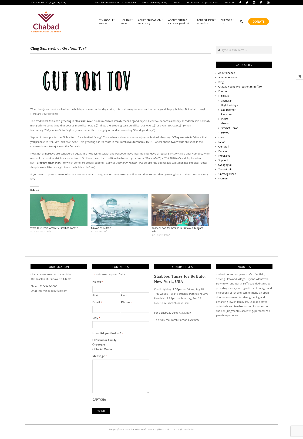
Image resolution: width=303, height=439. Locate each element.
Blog (221, 82)
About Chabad (226, 73)
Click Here (185, 312)
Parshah (223, 151)
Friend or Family (105, 340)
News (221, 142)
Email (97, 302)
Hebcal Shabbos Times (178, 302)
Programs (224, 155)
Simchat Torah (229, 128)
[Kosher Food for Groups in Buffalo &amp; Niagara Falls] (180, 210)
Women (223, 178)
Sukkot (225, 132)
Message (99, 356)
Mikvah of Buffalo (101, 228)
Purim (224, 118)
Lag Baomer (228, 109)
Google (100, 344)
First (95, 295)
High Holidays (229, 105)
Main (221, 137)
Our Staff (223, 146)
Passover (227, 114)
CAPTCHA (99, 399)
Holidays (223, 95)
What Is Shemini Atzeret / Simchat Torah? (54, 228)
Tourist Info (225, 169)
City (96, 318)
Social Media (103, 349)
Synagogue (225, 164)
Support (223, 160)
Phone (126, 302)
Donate (258, 22)
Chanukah (226, 100)
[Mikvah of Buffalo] (119, 210)
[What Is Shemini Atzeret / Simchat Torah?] (58, 210)
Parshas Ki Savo (198, 293)
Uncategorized (227, 174)
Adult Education (227, 77)
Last (124, 295)
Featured (223, 91)
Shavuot (226, 123)
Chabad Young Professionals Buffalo (240, 86)
